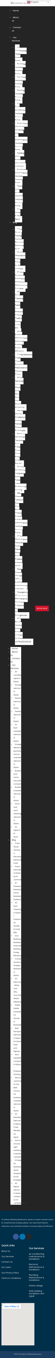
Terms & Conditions (11, 1278)
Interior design (36, 1285)
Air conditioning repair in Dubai (19, 676)
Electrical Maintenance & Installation (36, 1267)
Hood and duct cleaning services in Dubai (19, 196)
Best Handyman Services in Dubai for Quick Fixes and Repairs (20, 448)
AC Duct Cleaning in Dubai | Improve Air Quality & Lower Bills (19, 310)
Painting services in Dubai (20, 95)
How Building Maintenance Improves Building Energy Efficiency (21, 341)
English (34, 2)
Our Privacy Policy (10, 1272)
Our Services (16, 39)
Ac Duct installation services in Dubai (20, 112)
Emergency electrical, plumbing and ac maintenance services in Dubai (21, 136)
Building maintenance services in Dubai (21, 176)
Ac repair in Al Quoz (17, 214)
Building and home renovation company (18, 777)
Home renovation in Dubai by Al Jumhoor (20, 260)
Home (16, 10)
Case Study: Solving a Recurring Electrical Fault (19, 239)
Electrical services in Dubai (20, 82)
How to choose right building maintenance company (21, 579)
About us (14, 653)
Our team (6, 1267)
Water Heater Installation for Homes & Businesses (20, 420)
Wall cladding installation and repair (36, 1293)
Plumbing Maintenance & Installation (36, 1278)
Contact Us (7, 1261)
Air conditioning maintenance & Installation (37, 1256)
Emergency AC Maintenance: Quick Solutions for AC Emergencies (21, 604)
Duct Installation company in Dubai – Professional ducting (19, 1064)
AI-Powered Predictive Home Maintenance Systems (21, 280)
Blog (15, 222)
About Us (5, 1251)
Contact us (15, 660)
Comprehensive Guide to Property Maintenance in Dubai (21, 967)
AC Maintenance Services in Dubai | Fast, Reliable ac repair (19, 1125)
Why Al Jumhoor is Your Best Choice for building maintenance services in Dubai (21, 513)
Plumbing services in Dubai (20, 69)
